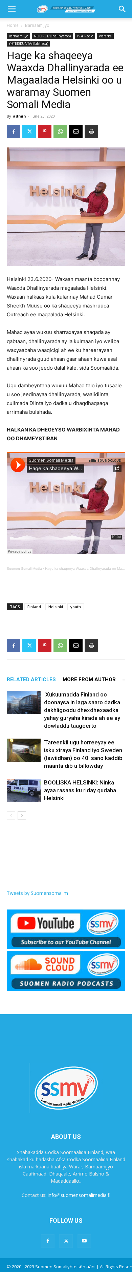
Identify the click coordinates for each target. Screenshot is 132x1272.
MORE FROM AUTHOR (89, 679)
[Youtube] (84, 1241)
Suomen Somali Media (24, 568)
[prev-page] (11, 815)
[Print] (91, 131)
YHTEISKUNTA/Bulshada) (28, 43)
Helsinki (55, 606)
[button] (11, 9)
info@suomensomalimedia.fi (79, 1195)
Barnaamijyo (37, 25)
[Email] (76, 131)
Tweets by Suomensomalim (37, 893)
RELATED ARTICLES (31, 679)
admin (19, 116)
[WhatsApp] (60, 131)
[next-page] (22, 815)
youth (75, 606)
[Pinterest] (44, 131)
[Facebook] (13, 131)
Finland (34, 606)
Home (13, 25)
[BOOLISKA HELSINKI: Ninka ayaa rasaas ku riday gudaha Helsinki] (24, 790)
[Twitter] (29, 131)
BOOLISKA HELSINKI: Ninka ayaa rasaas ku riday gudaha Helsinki (80, 790)
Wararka (105, 36)
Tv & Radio (85, 36)
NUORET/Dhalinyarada (52, 36)
